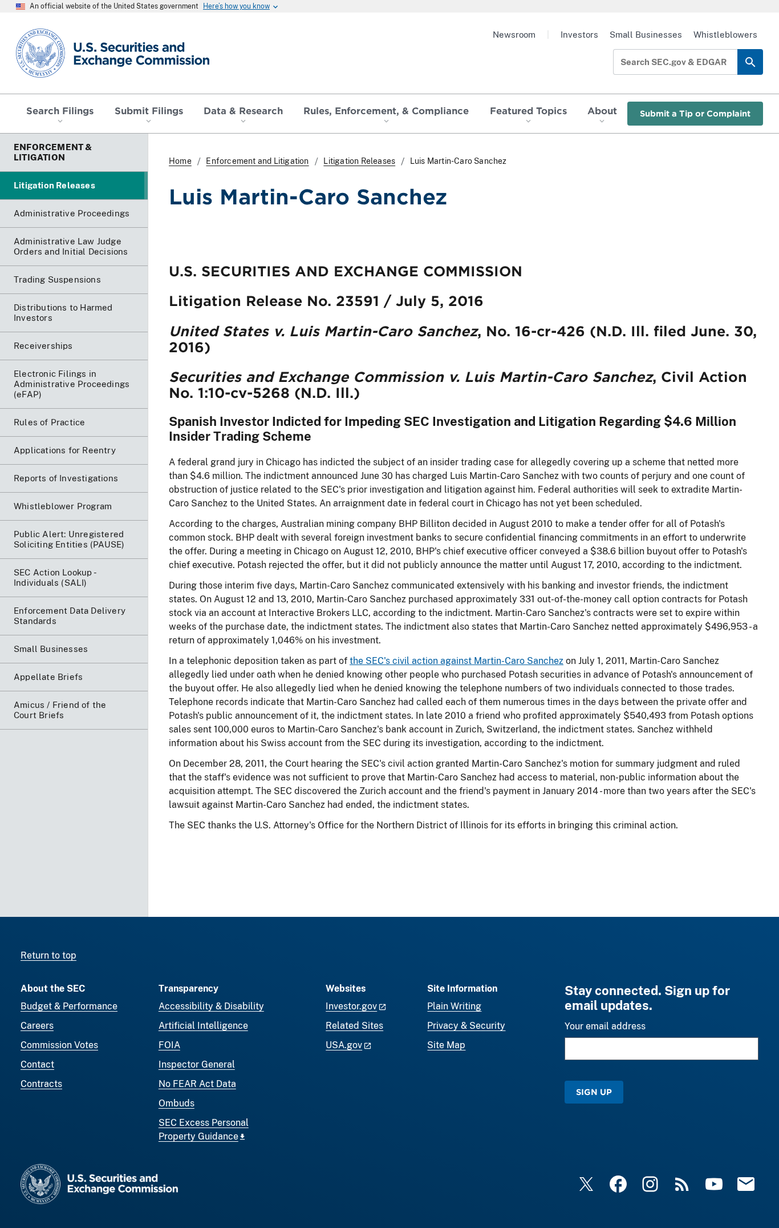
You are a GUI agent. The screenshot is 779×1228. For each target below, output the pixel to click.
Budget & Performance (69, 1006)
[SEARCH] (750, 62)
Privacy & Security (466, 1025)
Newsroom (514, 34)
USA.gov (344, 1045)
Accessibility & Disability (211, 1006)
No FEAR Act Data (197, 1083)
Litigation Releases (359, 161)
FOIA (169, 1045)
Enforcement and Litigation (257, 161)
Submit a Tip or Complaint (695, 113)
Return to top (48, 955)
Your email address (605, 1026)
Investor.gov (351, 1006)
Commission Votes (59, 1045)
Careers (37, 1025)
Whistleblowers (725, 34)
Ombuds (176, 1103)
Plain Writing (454, 1006)
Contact (37, 1064)
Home (180, 161)
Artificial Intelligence (203, 1025)
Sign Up (594, 1092)
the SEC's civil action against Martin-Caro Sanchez (456, 660)
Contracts (41, 1083)
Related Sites (354, 1025)
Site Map (446, 1045)
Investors (579, 34)
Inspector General (197, 1064)
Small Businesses (646, 34)
